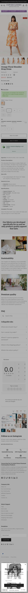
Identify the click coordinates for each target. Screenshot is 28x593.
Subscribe (14, 585)
